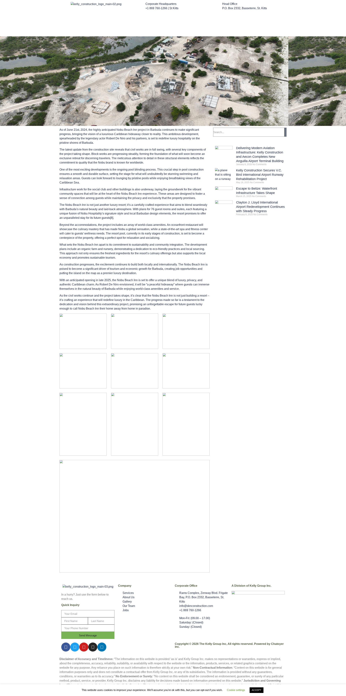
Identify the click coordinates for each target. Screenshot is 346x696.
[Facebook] (65, 647)
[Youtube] (83, 647)
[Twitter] (74, 647)
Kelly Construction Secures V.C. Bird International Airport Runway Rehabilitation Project (259, 175)
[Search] (285, 132)
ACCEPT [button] (256, 690)
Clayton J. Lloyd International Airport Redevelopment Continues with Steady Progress (260, 207)
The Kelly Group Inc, (213, 643)
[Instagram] (92, 647)
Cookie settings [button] (236, 689)
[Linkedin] (101, 647)
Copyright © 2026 (187, 643)
